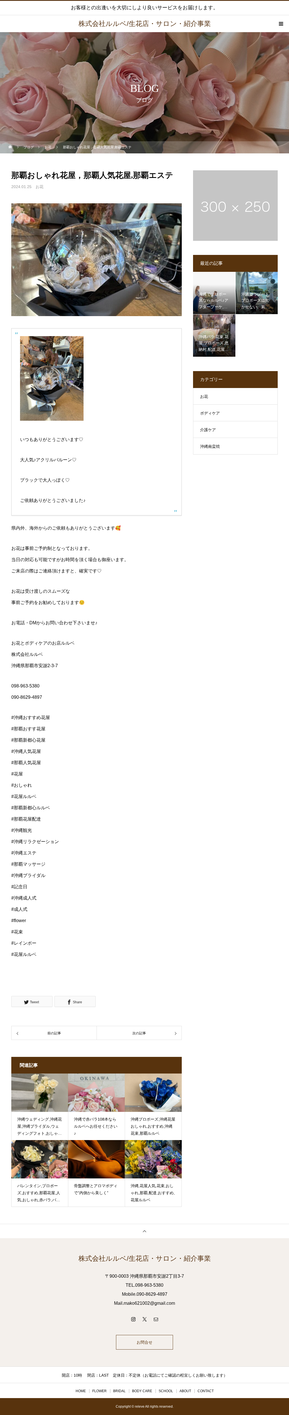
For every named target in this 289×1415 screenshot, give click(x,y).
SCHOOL (166, 1391)
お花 (39, 186)
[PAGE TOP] (144, 1231)
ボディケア (210, 413)
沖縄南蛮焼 (210, 446)
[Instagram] (133, 1319)
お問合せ (144, 1342)
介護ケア (208, 429)
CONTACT (206, 1391)
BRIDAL (119, 1391)
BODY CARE (142, 1391)
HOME (81, 1391)
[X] (144, 1319)
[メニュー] (280, 23)
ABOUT (185, 1391)
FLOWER (99, 1391)
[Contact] (156, 1319)
